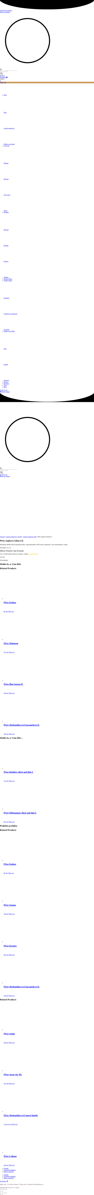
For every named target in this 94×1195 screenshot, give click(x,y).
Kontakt (6, 1168)
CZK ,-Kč (3, 82)
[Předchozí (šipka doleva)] (0, 1191)
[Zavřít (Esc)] (6, 1189)
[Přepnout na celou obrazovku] (2, 1189)
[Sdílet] (4, 1189)
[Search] (1, 74)
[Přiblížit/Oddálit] (0, 1189)
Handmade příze (33, 554)
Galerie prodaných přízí (30, 537)
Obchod (2, 537)
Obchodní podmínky (10, 1170)
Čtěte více (11, 611)
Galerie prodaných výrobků (14, 537)
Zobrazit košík (4, 1187)
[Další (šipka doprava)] (2, 1191)
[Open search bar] (1, 69)
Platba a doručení (9, 1171)
